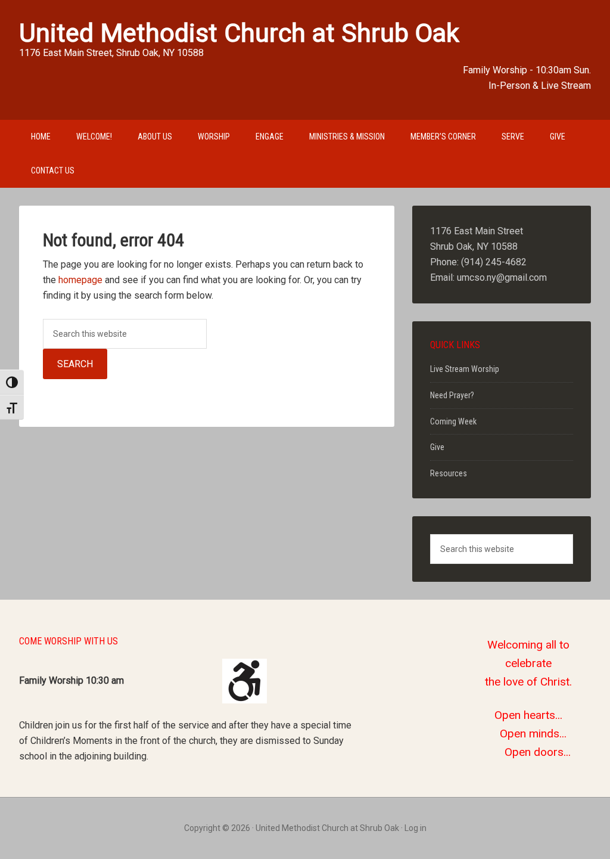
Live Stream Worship (464, 369)
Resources (448, 473)
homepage (80, 280)
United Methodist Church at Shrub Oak (239, 33)
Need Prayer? (452, 395)
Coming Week (453, 421)
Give (437, 447)
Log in (415, 828)
